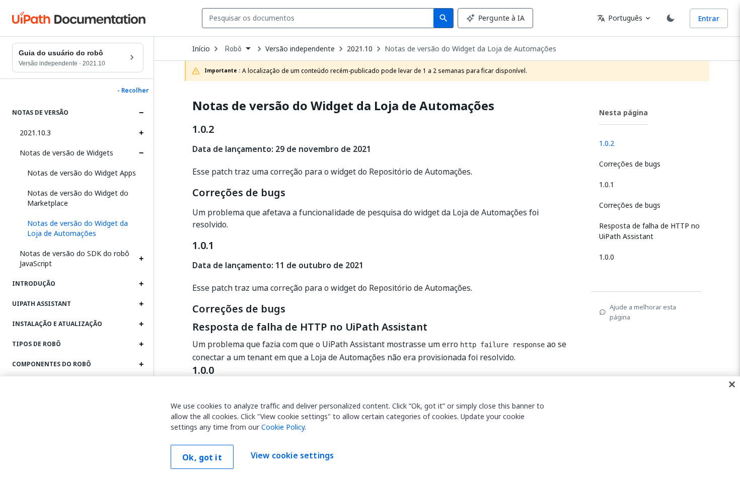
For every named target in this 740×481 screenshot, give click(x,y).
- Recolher (133, 90)
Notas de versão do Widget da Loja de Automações (470, 48)
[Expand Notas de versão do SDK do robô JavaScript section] (140, 258)
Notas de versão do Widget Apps (81, 173)
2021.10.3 (35, 132)
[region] (370, 428)
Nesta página (623, 112)
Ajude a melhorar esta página (643, 312)
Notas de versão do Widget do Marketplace (77, 198)
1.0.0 (203, 370)
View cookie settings (292, 456)
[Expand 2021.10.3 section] (140, 132)
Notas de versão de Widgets (66, 152)
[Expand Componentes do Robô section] (140, 364)
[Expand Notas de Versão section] (140, 112)
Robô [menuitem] (233, 49)
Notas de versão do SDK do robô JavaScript (74, 258)
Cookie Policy (283, 427)
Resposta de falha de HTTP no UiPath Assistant (309, 327)
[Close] (732, 384)
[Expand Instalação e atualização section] (140, 324)
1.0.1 (203, 245)
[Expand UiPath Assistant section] (140, 303)
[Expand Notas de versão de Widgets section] (140, 152)
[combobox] (319, 18)
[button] (81, 228)
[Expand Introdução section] (140, 283)
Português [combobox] (619, 18)
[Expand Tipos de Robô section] (140, 344)
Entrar (708, 18)
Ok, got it (202, 457)
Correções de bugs (238, 193)
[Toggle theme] (670, 18)
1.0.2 (203, 129)
